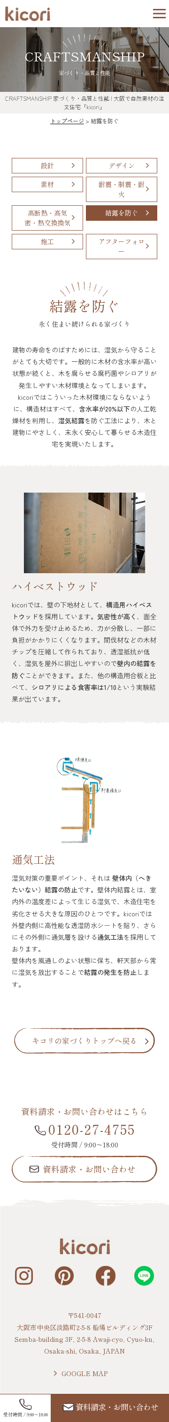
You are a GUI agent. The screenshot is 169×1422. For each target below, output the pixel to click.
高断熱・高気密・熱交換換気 (47, 217)
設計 (47, 165)
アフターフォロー (122, 246)
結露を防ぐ (121, 212)
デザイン (121, 165)
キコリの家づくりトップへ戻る (84, 1040)
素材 (47, 184)
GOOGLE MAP (84, 1373)
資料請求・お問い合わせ (89, 1169)
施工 (47, 241)
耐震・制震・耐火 (122, 189)
